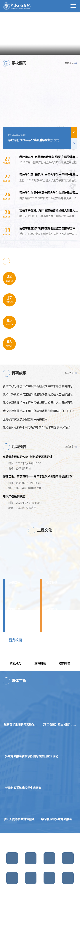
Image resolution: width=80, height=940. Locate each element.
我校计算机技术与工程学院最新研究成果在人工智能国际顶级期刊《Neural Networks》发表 (40, 402)
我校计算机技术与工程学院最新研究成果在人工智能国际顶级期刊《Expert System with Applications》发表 (40, 394)
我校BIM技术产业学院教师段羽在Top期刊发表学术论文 (37, 427)
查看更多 (69, 63)
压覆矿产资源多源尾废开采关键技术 (25, 419)
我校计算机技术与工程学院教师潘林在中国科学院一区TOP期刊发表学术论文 (40, 411)
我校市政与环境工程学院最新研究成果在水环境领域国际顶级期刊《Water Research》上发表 (40, 386)
